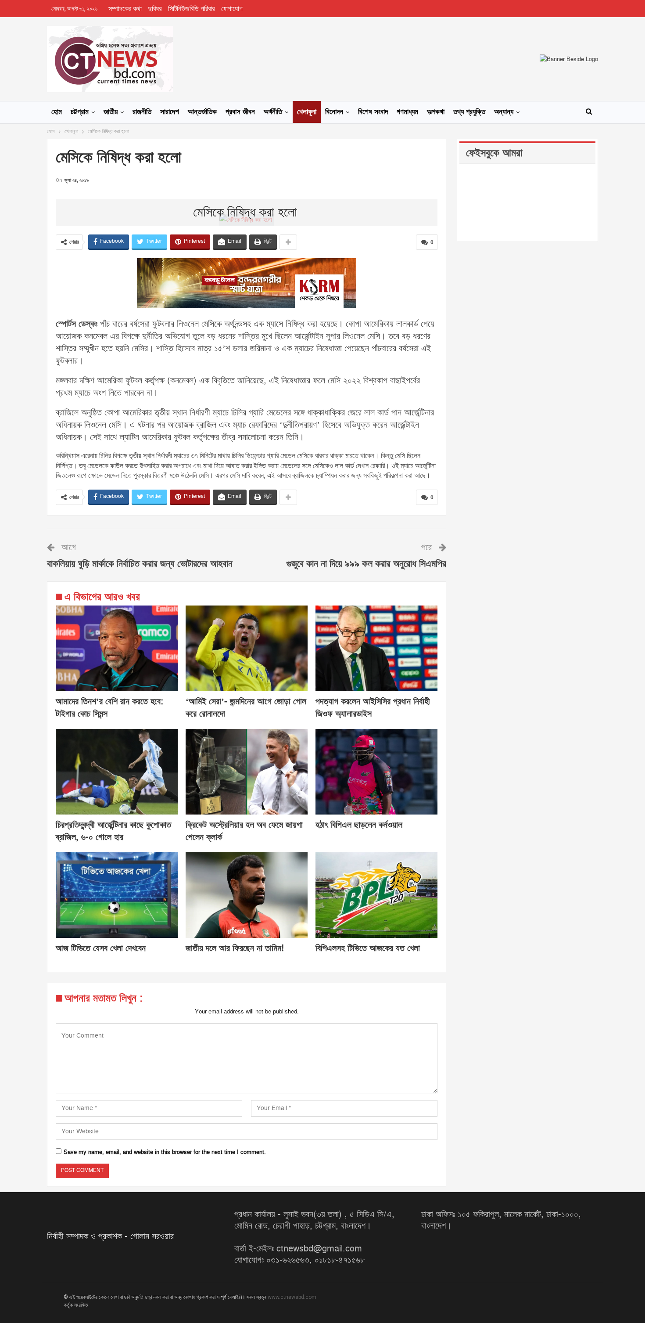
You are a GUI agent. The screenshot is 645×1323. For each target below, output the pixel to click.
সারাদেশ (169, 112)
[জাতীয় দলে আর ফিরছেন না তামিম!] (247, 895)
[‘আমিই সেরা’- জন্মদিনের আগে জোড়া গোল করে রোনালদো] (247, 648)
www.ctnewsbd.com (292, 1297)
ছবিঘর (154, 9)
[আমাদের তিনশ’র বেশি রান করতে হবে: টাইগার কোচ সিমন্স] (117, 648)
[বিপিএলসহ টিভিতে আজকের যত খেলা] (376, 895)
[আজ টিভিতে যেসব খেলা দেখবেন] (117, 895)
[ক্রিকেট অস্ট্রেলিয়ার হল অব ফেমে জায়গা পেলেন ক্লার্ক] (247, 772)
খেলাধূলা (306, 112)
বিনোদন (334, 112)
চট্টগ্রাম (80, 112)
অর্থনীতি (273, 112)
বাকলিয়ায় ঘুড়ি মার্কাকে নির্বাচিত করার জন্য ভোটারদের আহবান (140, 564)
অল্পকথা (435, 112)
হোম (56, 112)
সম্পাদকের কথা (125, 9)
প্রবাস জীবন (240, 112)
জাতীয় (111, 112)
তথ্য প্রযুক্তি (469, 112)
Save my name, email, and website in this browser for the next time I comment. (165, 1152)
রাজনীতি (142, 112)
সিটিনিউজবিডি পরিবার (191, 9)
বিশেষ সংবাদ (373, 112)
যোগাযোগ (232, 9)
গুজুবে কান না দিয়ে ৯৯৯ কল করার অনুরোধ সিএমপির (366, 564)
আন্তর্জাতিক (202, 112)
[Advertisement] (246, 198)
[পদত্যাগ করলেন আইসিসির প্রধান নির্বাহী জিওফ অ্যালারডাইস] (376, 648)
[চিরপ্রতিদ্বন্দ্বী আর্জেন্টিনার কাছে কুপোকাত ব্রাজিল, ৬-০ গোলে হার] (117, 772)
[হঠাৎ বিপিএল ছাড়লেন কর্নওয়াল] (376, 772)
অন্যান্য (503, 112)
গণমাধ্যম (407, 112)
